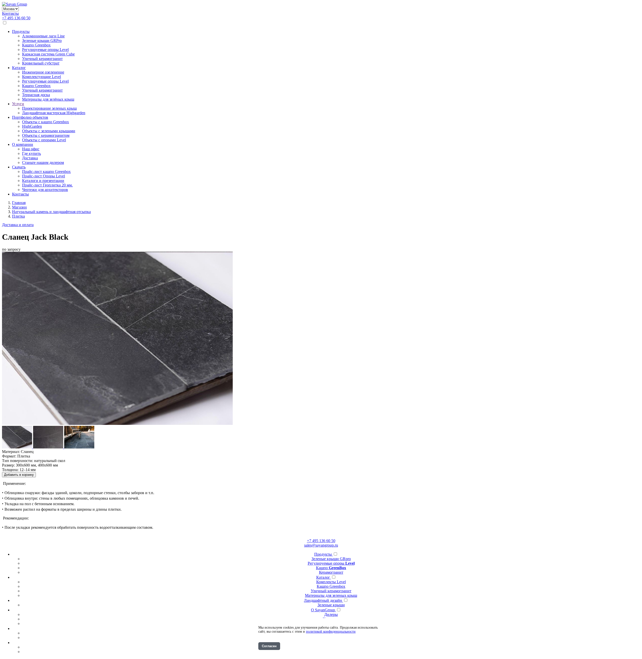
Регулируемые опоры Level (45, 49)
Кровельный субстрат (40, 63)
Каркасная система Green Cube (48, 54)
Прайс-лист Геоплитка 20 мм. (47, 185)
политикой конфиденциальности (331, 631)
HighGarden (32, 126)
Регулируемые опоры (331, 563)
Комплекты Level (331, 582)
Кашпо (331, 568)
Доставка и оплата (18, 225)
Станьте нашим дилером (43, 162)
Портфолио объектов (30, 117)
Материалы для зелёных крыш (48, 99)
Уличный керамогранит (42, 58)
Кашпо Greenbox (36, 45)
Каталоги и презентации (43, 180)
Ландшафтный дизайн (323, 600)
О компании (22, 144)
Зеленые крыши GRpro (331, 559)
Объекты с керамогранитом (45, 135)
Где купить (31, 153)
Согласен (269, 646)
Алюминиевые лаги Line (43, 36)
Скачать (19, 167)
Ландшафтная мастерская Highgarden (53, 113)
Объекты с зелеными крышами (48, 131)
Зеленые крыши (331, 605)
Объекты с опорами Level (44, 140)
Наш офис (30, 149)
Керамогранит (331, 572)
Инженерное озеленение (43, 72)
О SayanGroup (323, 610)
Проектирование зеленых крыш (49, 108)
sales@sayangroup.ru (321, 545)
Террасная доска (36, 95)
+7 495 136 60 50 (16, 18)
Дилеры (331, 614)
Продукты (21, 31)
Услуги (18, 104)
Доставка (30, 158)
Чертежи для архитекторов (45, 189)
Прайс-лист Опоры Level (43, 176)
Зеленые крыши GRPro (42, 40)
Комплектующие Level (41, 77)
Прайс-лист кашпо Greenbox (46, 171)
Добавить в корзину (19, 475)
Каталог (19, 67)
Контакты (10, 13)
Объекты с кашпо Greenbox (45, 122)
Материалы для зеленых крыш (331, 595)
